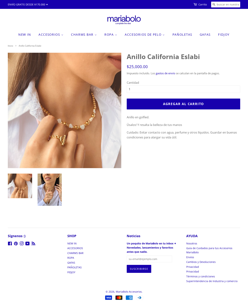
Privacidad (192, 266)
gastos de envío (165, 73)
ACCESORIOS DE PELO (143, 34)
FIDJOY (224, 34)
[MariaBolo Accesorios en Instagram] (22, 244)
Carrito (202, 4)
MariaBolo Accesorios (129, 291)
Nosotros (191, 243)
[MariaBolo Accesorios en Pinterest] (16, 244)
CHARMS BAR (83, 34)
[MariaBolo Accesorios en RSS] (33, 244)
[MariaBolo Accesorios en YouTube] (27, 244)
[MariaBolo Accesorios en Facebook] (10, 244)
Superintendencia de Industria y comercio (211, 281)
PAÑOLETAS (182, 34)
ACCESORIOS (49, 34)
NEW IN (24, 34)
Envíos (190, 257)
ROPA (109, 34)
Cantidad (133, 83)
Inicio (10, 45)
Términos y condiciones (200, 276)
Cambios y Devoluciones (201, 262)
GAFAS (205, 34)
